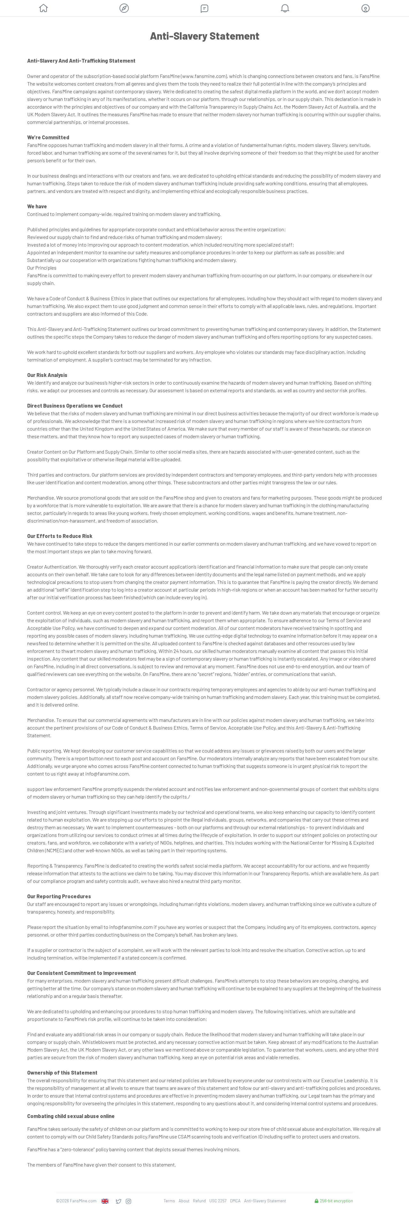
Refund (199, 1200)
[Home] (43, 8)
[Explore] (124, 8)
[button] (366, 8)
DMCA (235, 1200)
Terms (169, 1200)
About (184, 1200)
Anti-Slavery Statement (265, 1200)
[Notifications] (285, 8)
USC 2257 (218, 1200)
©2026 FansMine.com (76, 1200)
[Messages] (204, 8)
